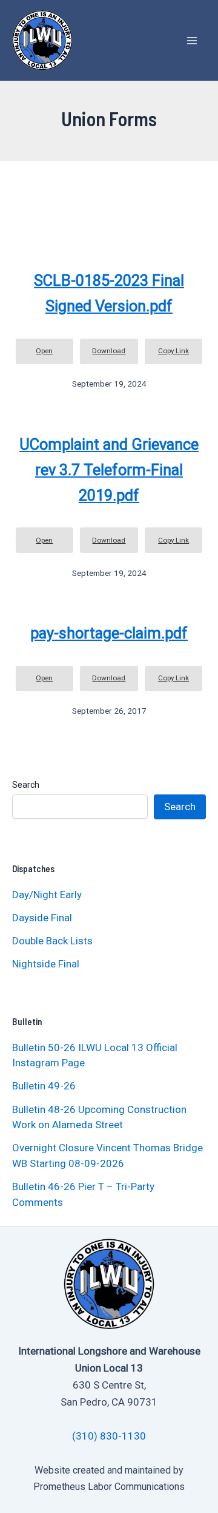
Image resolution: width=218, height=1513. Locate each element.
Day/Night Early (47, 895)
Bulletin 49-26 (44, 1086)
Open (44, 351)
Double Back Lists (53, 941)
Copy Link (173, 351)
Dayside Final (42, 918)
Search (25, 785)
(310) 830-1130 (109, 1436)
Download (108, 351)
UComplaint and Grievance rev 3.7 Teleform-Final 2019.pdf (109, 469)
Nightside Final (45, 964)
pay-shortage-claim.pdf (109, 633)
